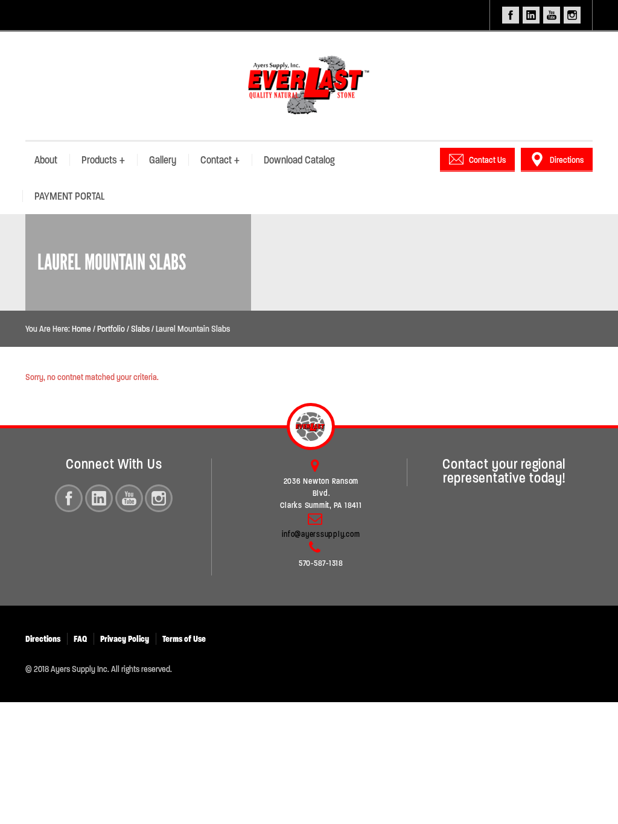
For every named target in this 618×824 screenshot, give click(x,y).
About (45, 159)
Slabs (140, 328)
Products (103, 159)
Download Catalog (299, 159)
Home (81, 328)
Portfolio (111, 328)
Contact (220, 159)
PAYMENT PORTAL (69, 196)
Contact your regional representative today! (503, 471)
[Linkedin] (99, 498)
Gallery (162, 159)
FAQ (80, 638)
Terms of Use (184, 638)
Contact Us (487, 159)
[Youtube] (129, 498)
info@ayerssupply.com (321, 534)
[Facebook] (69, 498)
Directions (567, 159)
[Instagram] (159, 498)
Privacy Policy (124, 638)
